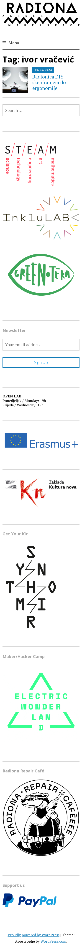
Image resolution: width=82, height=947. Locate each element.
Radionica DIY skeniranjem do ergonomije (49, 82)
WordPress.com (53, 941)
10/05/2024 (43, 70)
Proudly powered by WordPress (33, 934)
